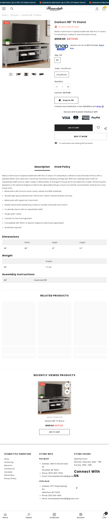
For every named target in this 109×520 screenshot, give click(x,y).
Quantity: (58, 81)
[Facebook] (76, 488)
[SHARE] (104, 128)
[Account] (97, 8)
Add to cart (73, 128)
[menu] (4, 8)
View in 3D (68, 100)
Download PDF (40, 280)
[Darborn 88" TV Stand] (54, 397)
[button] (3, 74)
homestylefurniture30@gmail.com (63, 476)
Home (4, 15)
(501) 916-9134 (54, 495)
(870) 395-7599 (55, 473)
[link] (98, 127)
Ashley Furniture (54, 417)
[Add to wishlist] (67, 385)
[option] (26, 44)
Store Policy (62, 166)
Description (42, 166)
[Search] (12, 8)
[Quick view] (67, 391)
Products (15, 15)
